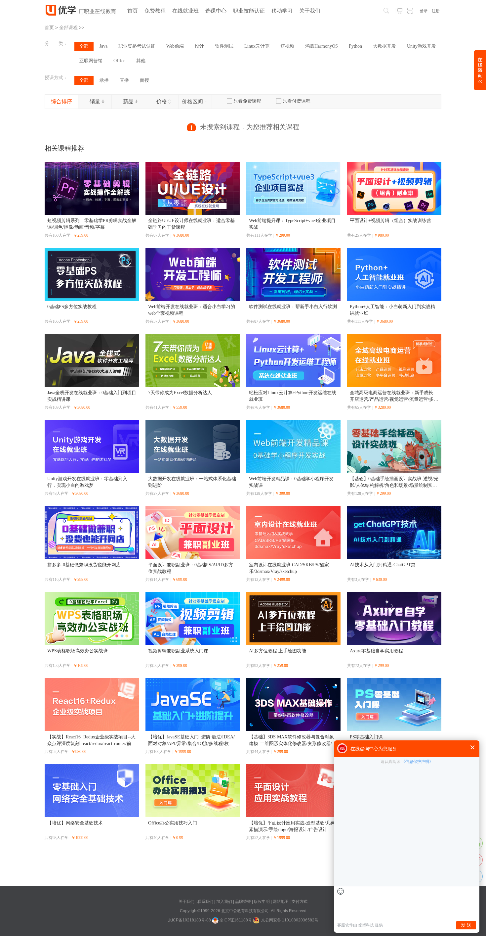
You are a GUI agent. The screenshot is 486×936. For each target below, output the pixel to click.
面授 (144, 80)
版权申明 (262, 901)
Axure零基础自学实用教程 (376, 650)
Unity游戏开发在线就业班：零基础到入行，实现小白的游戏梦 (87, 482)
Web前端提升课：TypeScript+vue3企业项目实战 (292, 224)
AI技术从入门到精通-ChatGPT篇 (383, 564)
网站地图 (281, 901)
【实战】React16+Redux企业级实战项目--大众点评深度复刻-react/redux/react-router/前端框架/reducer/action (91, 740)
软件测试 (224, 46)
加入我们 (224, 901)
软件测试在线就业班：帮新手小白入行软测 (293, 306)
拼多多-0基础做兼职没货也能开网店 (84, 564)
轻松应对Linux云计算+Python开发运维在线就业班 (292, 396)
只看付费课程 (296, 101)
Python (355, 46)
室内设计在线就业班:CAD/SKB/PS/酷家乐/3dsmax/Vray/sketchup (289, 568)
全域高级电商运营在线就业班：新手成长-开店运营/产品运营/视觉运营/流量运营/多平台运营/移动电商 (394, 396)
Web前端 (175, 46)
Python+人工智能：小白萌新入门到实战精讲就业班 (392, 310)
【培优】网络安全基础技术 (75, 822)
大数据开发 (384, 46)
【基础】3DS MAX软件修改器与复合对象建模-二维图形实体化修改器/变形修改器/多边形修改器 (293, 740)
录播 (104, 80)
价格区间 (193, 101)
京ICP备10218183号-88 (189, 920)
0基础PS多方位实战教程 (72, 306)
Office (119, 60)
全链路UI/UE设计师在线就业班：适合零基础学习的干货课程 (191, 224)
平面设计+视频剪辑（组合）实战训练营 (390, 220)
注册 (436, 11)
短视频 (287, 46)
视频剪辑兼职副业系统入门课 (178, 650)
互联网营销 (90, 60)
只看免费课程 (247, 101)
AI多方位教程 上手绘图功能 (277, 650)
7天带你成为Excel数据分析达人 (180, 392)
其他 (140, 60)
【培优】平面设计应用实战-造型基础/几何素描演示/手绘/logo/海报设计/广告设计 (292, 826)
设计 (199, 46)
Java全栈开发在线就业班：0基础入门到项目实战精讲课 (91, 396)
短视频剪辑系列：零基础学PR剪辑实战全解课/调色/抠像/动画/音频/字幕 (91, 224)
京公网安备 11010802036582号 (289, 920)
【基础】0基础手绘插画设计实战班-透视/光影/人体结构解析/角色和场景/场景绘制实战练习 (394, 482)
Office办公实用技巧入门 (172, 822)
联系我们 (205, 901)
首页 (49, 27)
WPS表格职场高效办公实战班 (77, 650)
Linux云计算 (256, 46)
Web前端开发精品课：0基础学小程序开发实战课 (291, 482)
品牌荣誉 (243, 901)
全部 (84, 46)
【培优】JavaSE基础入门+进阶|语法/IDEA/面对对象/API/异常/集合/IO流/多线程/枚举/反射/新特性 (191, 740)
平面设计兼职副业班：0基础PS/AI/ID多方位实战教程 (190, 568)
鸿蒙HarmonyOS (321, 46)
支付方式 (299, 901)
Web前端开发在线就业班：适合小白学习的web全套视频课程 (191, 310)
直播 (124, 80)
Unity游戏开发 (421, 46)
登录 (423, 11)
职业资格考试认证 (136, 46)
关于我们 (187, 901)
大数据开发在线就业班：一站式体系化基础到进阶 (192, 482)
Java (103, 46)
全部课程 (68, 27)
